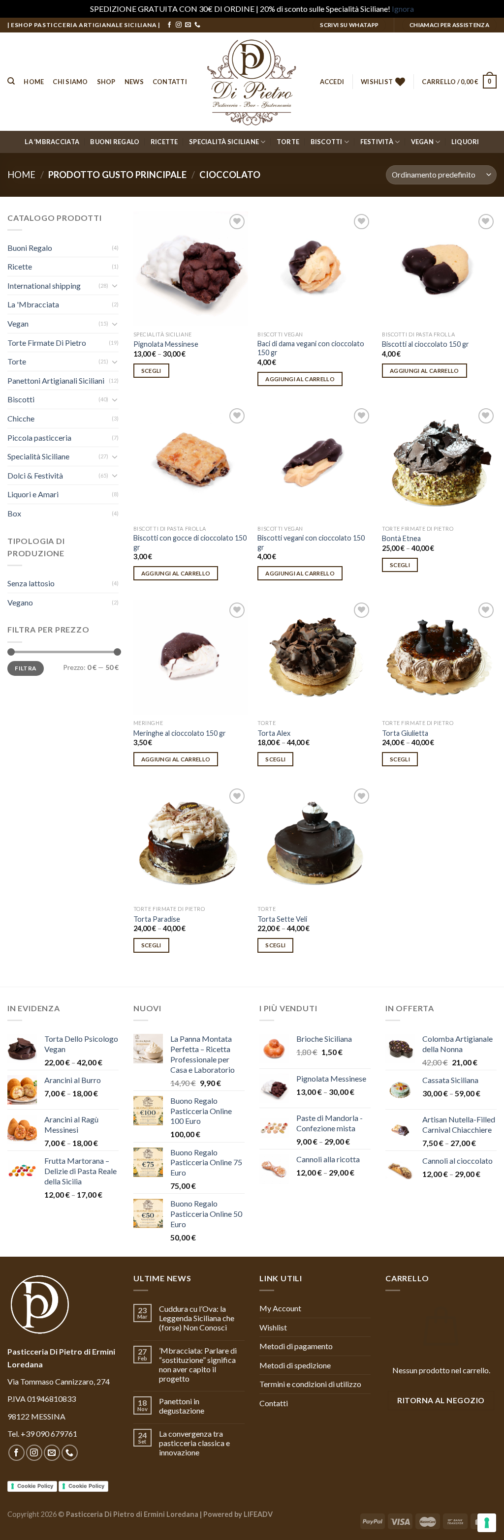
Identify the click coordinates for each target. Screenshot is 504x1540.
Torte (288, 142)
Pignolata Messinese (165, 344)
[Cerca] (11, 81)
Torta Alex (273, 733)
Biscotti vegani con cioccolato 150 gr (311, 542)
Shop (106, 82)
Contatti (170, 82)
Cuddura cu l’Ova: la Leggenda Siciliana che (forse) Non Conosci (196, 1318)
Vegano (20, 602)
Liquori (465, 142)
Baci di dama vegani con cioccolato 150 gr (310, 348)
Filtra (25, 668)
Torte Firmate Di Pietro (46, 342)
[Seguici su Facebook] (169, 25)
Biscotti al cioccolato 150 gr (425, 344)
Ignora (403, 8)
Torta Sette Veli (282, 919)
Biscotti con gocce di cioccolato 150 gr (190, 542)
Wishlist (273, 1327)
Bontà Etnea (401, 538)
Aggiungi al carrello (300, 379)
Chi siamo (70, 82)
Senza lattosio (31, 583)
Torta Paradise (156, 919)
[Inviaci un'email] (188, 25)
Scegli (151, 370)
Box (14, 513)
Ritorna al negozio (440, 1400)
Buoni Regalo (114, 142)
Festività (376, 142)
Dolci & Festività (35, 475)
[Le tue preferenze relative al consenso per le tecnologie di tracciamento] (486, 1522)
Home (34, 82)
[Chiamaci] (197, 25)
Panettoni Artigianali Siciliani (55, 380)
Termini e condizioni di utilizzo (310, 1384)
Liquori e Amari (33, 494)
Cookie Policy (35, 1485)
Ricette (164, 142)
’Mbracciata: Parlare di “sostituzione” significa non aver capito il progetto (198, 1365)
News (134, 82)
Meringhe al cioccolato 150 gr (179, 733)
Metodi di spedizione (295, 1365)
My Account (280, 1308)
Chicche (20, 418)
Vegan (422, 142)
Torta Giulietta (405, 733)
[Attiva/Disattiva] (115, 285)
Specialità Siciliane (224, 142)
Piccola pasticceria (39, 437)
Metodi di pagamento (296, 1346)
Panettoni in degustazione (181, 1405)
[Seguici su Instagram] (179, 25)
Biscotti (327, 142)
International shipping (44, 285)
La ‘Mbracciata (52, 142)
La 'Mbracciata (33, 304)
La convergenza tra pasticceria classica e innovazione (194, 1443)
